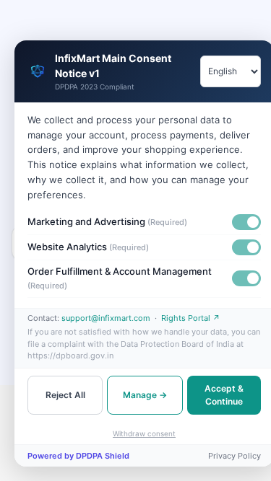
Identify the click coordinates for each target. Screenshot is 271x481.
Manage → (145, 394)
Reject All (65, 394)
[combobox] (230, 71)
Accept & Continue (224, 395)
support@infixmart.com (105, 318)
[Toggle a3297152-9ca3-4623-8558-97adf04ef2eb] (246, 247)
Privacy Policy (234, 456)
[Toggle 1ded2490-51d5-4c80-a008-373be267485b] (246, 222)
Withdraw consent (144, 433)
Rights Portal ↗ (190, 318)
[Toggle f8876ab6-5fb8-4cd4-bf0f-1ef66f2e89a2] (246, 278)
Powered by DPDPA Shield (78, 456)
